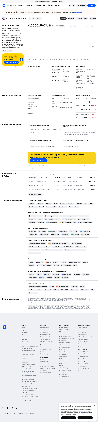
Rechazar (68, 417)
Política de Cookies (82, 411)
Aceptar (85, 417)
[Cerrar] (94, 405)
